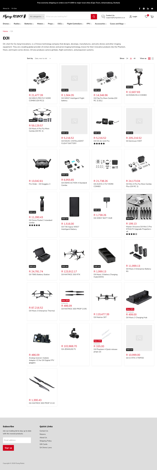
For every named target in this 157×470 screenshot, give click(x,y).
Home (5, 31)
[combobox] (68, 16)
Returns (43, 434)
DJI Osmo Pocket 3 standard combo (40, 221)
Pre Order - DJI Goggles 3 (39, 184)
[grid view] (149, 58)
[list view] (152, 58)
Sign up (8, 447)
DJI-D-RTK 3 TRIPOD (135, 358)
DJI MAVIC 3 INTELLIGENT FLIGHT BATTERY (72, 142)
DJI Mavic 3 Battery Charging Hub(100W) (105, 275)
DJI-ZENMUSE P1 (68, 349)
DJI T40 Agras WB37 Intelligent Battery (70, 228)
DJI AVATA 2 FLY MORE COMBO (103, 185)
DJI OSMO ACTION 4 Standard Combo (74, 184)
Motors (40, 23)
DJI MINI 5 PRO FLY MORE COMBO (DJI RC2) (40, 99)
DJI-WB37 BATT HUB (103, 218)
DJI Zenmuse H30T (134, 141)
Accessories (100, 23)
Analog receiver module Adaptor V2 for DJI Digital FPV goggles (41, 360)
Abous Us (6, 8)
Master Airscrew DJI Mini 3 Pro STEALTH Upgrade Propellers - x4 (139, 229)
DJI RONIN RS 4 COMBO (136, 95)
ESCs (60, 23)
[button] (99, 143)
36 (131, 58)
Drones (6, 23)
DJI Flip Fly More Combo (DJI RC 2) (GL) (105, 99)
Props (50, 23)
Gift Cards (43, 444)
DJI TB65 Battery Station (39, 274)
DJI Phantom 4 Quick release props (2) (105, 350)
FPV (89, 23)
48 (134, 58)
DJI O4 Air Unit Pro (101, 141)
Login (135, 16)
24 (127, 58)
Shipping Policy (46, 441)
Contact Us (44, 431)
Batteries (28, 23)
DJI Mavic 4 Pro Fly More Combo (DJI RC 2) (39, 129)
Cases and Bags (117, 23)
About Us (43, 437)
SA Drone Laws (46, 447)
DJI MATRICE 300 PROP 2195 (74, 309)
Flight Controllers (74, 23)
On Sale (14, 8)
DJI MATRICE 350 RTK (70, 274)
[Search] (94, 16)
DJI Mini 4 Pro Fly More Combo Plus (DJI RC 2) (139, 185)
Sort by (30, 58)
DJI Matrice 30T (100, 317)
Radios (17, 23)
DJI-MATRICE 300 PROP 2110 (42, 403)
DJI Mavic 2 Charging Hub (136, 317)
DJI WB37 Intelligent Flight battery (72, 99)
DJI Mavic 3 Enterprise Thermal (42, 311)
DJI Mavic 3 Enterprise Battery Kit (138, 270)
